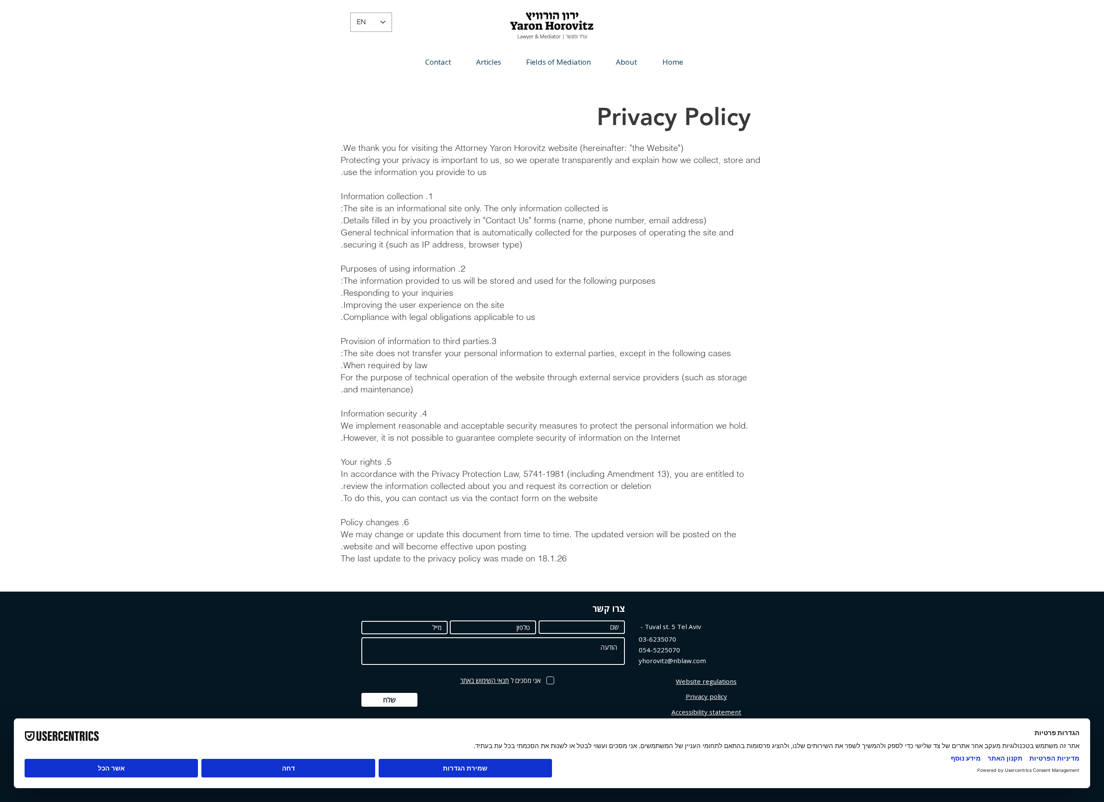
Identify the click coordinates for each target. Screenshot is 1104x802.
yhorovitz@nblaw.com (672, 660)
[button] (489, 62)
